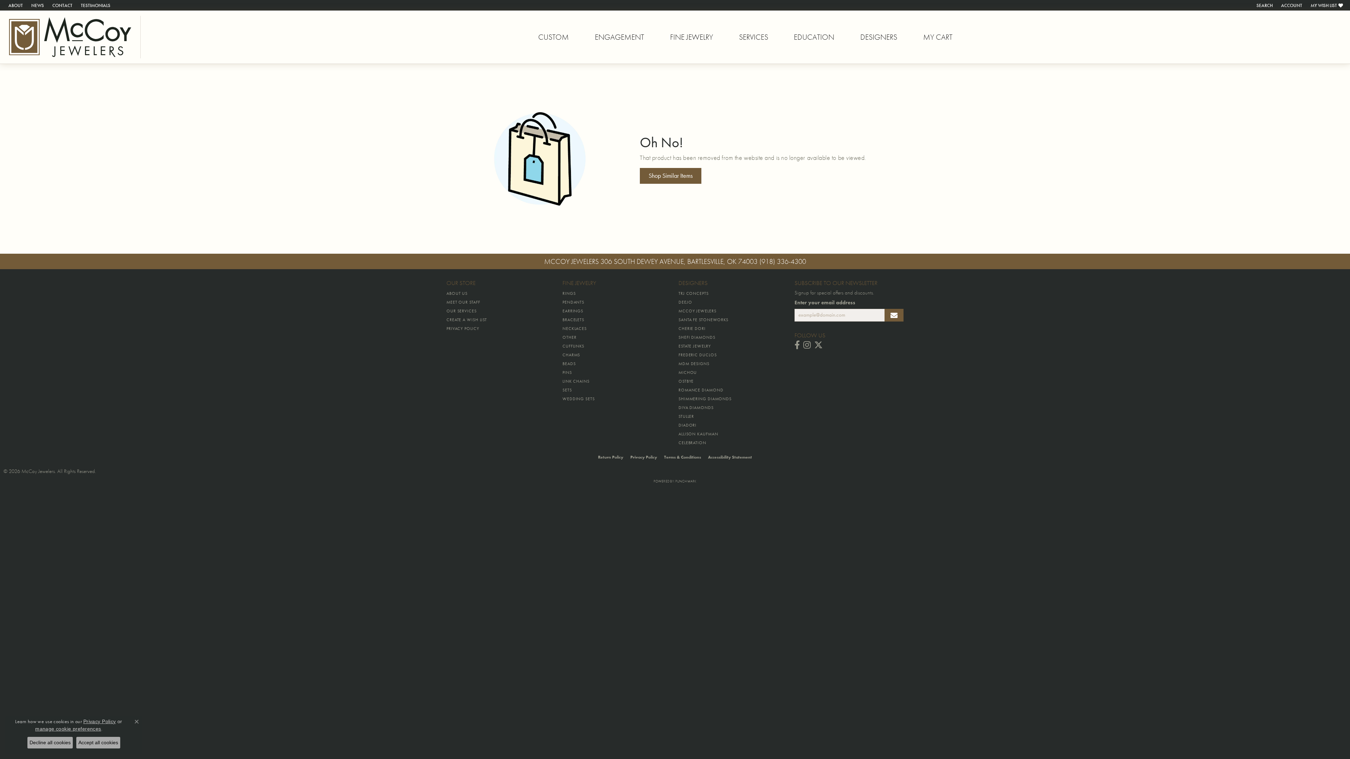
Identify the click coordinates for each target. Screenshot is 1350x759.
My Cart (937, 37)
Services (753, 37)
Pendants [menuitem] (573, 302)
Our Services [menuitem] (461, 311)
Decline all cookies (50, 742)
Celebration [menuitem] (692, 443)
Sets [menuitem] (567, 390)
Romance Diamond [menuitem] (701, 390)
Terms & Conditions (682, 457)
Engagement (619, 37)
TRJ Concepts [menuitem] (694, 293)
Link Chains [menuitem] (576, 381)
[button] (1264, 5)
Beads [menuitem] (569, 363)
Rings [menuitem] (569, 293)
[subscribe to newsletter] (894, 315)
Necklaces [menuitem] (574, 328)
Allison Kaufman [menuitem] (698, 434)
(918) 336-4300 (782, 261)
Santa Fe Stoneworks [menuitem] (703, 320)
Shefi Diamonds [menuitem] (697, 337)
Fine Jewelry (691, 37)
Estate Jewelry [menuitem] (695, 346)
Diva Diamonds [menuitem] (696, 407)
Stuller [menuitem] (686, 416)
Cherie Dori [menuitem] (692, 328)
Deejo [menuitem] (685, 302)
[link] (15, 5)
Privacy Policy (643, 457)
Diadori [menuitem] (687, 425)
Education (814, 37)
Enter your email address (825, 302)
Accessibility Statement (730, 457)
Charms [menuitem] (571, 355)
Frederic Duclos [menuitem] (698, 355)
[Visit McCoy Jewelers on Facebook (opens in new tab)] (797, 345)
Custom (553, 37)
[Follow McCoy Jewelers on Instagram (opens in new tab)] (807, 345)
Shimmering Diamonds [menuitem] (705, 399)
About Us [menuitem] (457, 293)
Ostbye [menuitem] (686, 381)
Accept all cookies (98, 742)
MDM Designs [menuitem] (694, 363)
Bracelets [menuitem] (573, 320)
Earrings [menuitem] (572, 311)
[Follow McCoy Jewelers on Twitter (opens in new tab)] (818, 345)
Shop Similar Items (671, 175)
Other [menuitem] (569, 337)
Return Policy (610, 457)
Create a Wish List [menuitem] (466, 320)
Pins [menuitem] (567, 372)
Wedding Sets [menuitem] (578, 399)
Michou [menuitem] (688, 372)
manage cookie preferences (68, 729)
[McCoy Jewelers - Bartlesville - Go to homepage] (70, 37)
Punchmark (685, 481)
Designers (878, 37)
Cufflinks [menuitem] (573, 346)
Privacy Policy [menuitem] (462, 328)
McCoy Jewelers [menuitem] (697, 311)
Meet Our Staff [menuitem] (463, 302)
